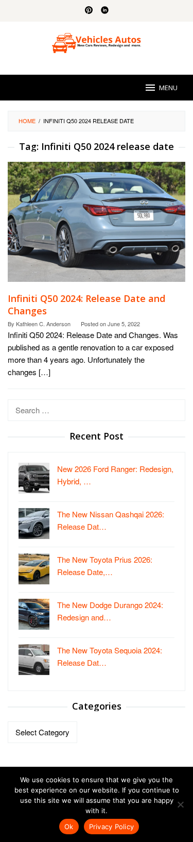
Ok (69, 826)
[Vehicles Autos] (96, 41)
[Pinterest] (89, 11)
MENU (168, 87)
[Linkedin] (105, 11)
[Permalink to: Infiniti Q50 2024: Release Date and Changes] (96, 226)
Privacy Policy (111, 826)
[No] (180, 804)
